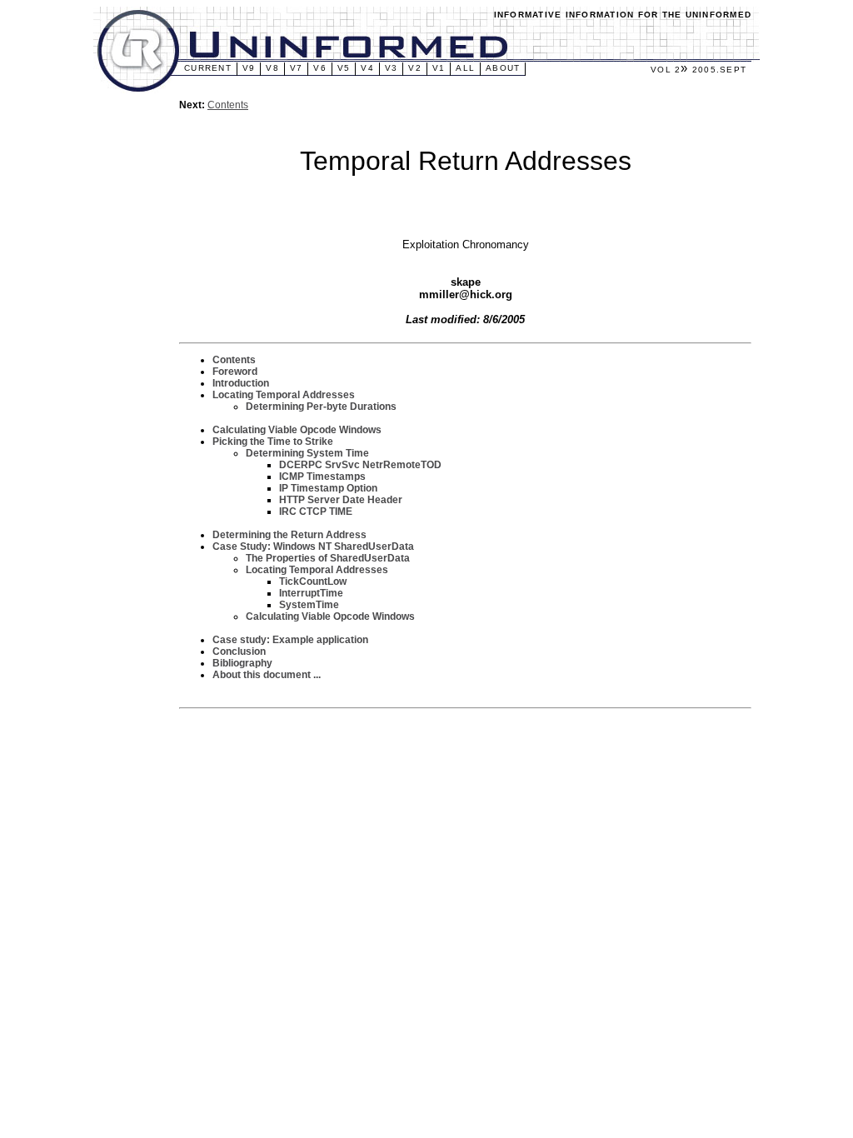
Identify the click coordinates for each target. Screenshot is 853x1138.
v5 (344, 67)
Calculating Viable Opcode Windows (297, 430)
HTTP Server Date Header (340, 500)
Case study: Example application (290, 640)
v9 (249, 67)
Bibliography (242, 663)
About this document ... (266, 675)
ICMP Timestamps (322, 476)
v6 (320, 67)
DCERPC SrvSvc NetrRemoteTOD (360, 465)
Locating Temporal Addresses (283, 395)
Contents (227, 105)
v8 (272, 67)
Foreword (234, 371)
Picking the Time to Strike (272, 441)
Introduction (240, 383)
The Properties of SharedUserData (328, 558)
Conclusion (239, 651)
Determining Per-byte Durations (321, 406)
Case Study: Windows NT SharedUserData (313, 546)
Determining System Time (307, 453)
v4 (367, 67)
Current (208, 67)
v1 (439, 67)
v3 (391, 67)
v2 (415, 67)
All (465, 67)
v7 (296, 67)
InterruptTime (311, 593)
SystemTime (309, 605)
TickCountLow (313, 581)
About (503, 67)
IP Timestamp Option (328, 488)
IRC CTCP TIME (315, 511)
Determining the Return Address (289, 535)
